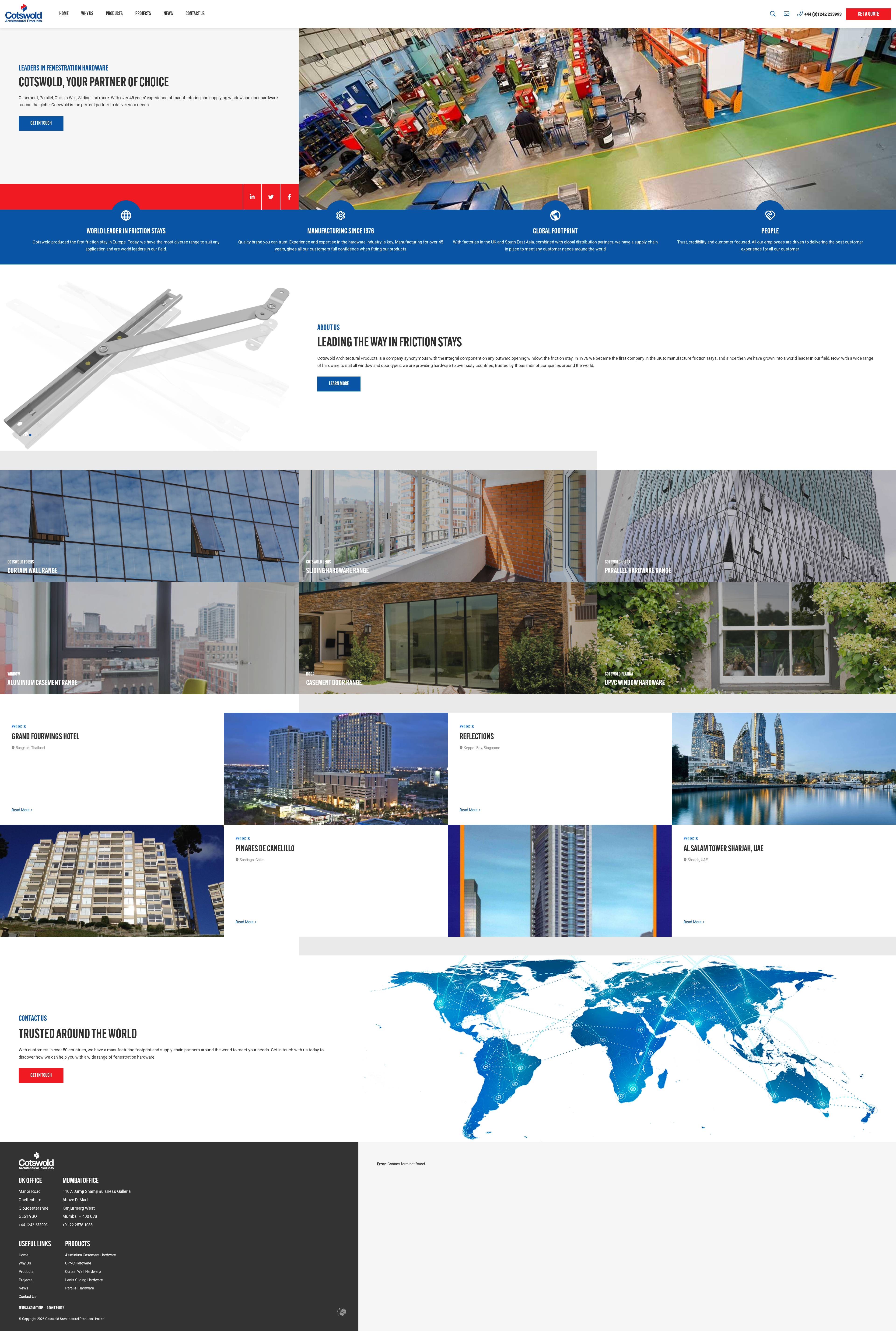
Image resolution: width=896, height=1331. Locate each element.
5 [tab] (39, 435)
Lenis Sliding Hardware (84, 1280)
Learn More (339, 384)
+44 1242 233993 (33, 1225)
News (168, 14)
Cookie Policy (55, 1308)
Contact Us (195, 14)
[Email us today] (786, 14)
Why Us (87, 14)
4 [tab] (35, 435)
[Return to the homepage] (23, 14)
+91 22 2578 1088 (78, 1225)
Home (64, 14)
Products (114, 14)
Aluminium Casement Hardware (90, 1255)
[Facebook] (289, 197)
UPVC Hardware (78, 1263)
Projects (143, 14)
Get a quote (868, 14)
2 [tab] (25, 435)
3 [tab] (30, 435)
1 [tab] (21, 435)
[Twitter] (270, 197)
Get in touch (41, 123)
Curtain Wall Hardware (83, 1271)
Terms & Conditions (31, 1308)
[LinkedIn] (252, 197)
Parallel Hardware (79, 1288)
